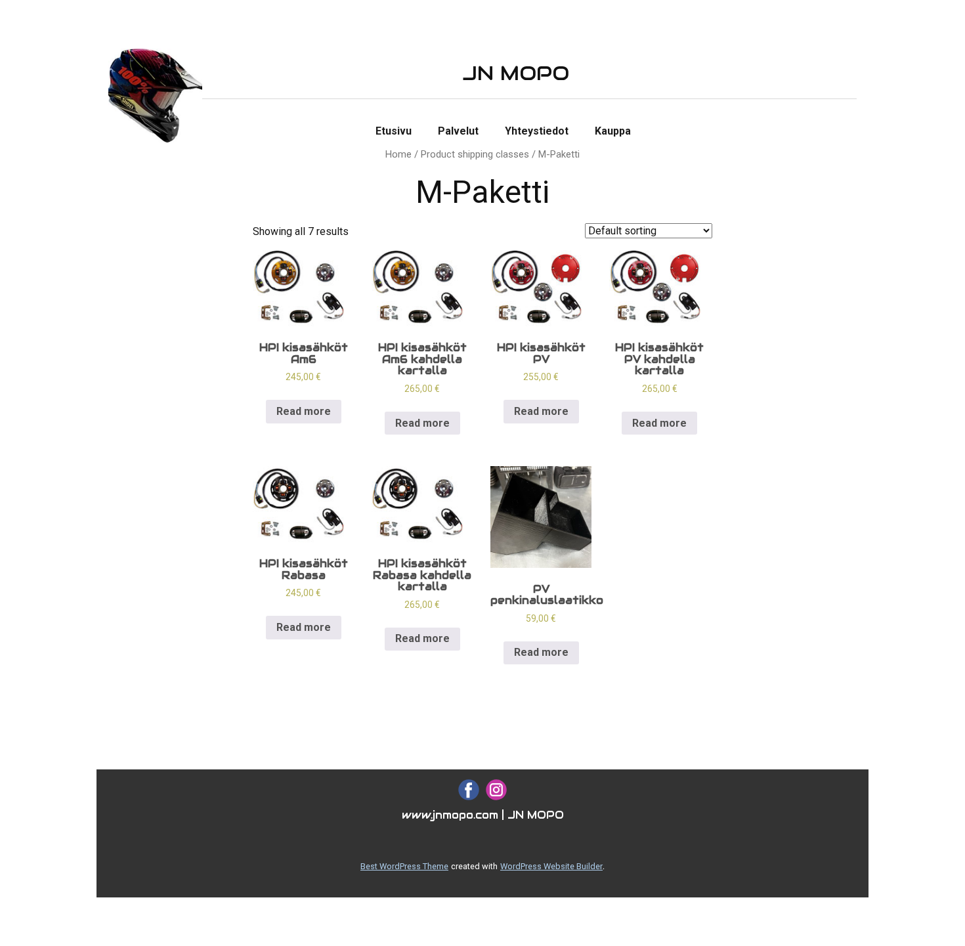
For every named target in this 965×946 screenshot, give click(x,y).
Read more (303, 411)
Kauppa (613, 131)
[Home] (155, 95)
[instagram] (496, 789)
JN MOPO (516, 73)
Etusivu (393, 131)
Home (398, 154)
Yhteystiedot (536, 131)
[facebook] (468, 789)
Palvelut (458, 131)
